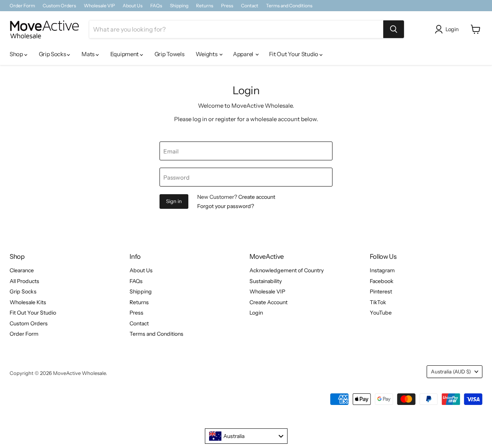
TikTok (378, 302)
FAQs (156, 5)
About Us (133, 5)
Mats (88, 54)
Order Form (22, 5)
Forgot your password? (225, 206)
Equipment (125, 54)
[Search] (393, 29)
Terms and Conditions (289, 5)
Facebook (382, 281)
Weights (207, 54)
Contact (249, 5)
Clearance (22, 270)
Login (256, 312)
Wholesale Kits (28, 302)
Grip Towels (169, 54)
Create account (256, 196)
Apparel (243, 54)
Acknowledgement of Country (286, 270)
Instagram (382, 270)
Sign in (174, 201)
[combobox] (246, 436)
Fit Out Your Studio (294, 54)
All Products (24, 281)
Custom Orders (59, 5)
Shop (17, 54)
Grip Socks (53, 54)
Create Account (268, 302)
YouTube (381, 312)
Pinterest (381, 291)
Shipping (179, 5)
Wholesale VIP (99, 5)
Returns (204, 5)
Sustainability (265, 281)
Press (227, 5)
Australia (451, 371)
